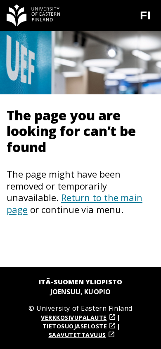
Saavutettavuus (77, 335)
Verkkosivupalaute (74, 317)
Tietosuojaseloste (75, 326)
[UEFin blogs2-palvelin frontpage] (33, 15)
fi (150, 18)
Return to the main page (74, 203)
